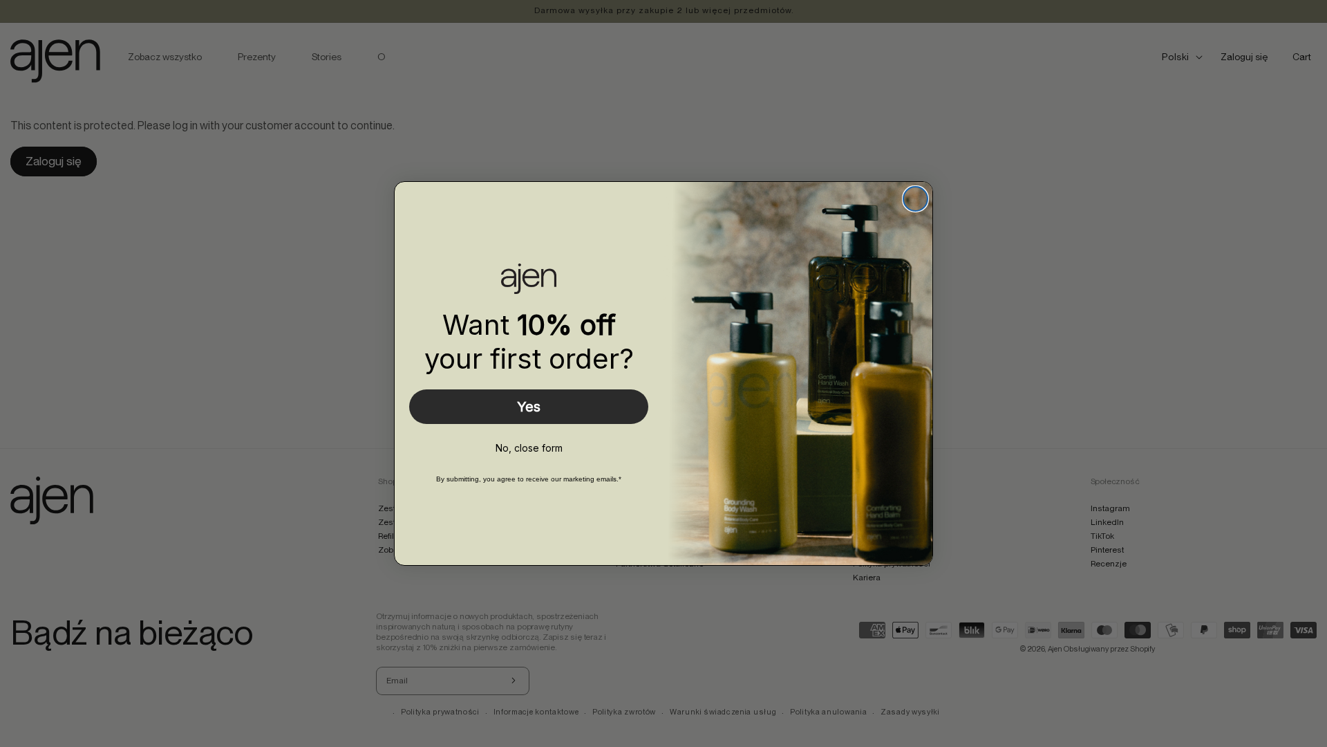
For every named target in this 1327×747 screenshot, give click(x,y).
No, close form (529, 448)
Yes (528, 406)
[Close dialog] (915, 199)
